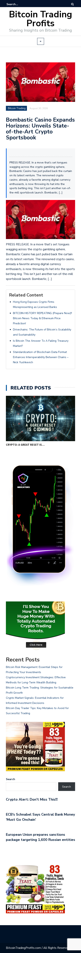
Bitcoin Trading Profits (40, 18)
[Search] (72, 4)
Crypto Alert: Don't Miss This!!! (32, 799)
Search (10, 779)
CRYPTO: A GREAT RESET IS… (25, 444)
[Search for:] (18, 4)
